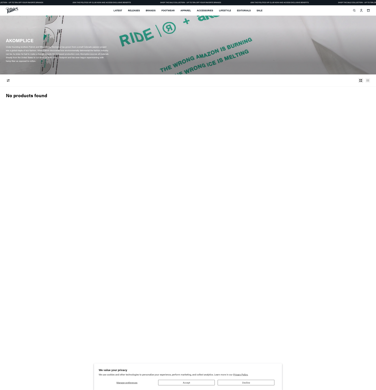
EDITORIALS (244, 10)
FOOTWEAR (168, 10)
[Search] (354, 10)
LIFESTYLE (225, 10)
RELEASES (134, 10)
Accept (186, 382)
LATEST (118, 10)
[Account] (361, 10)
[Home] (12, 10)
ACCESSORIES (205, 10)
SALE (259, 10)
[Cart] (368, 10)
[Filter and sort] (8, 80)
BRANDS (151, 10)
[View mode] (360, 80)
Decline (246, 382)
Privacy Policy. (240, 374)
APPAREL (186, 10)
